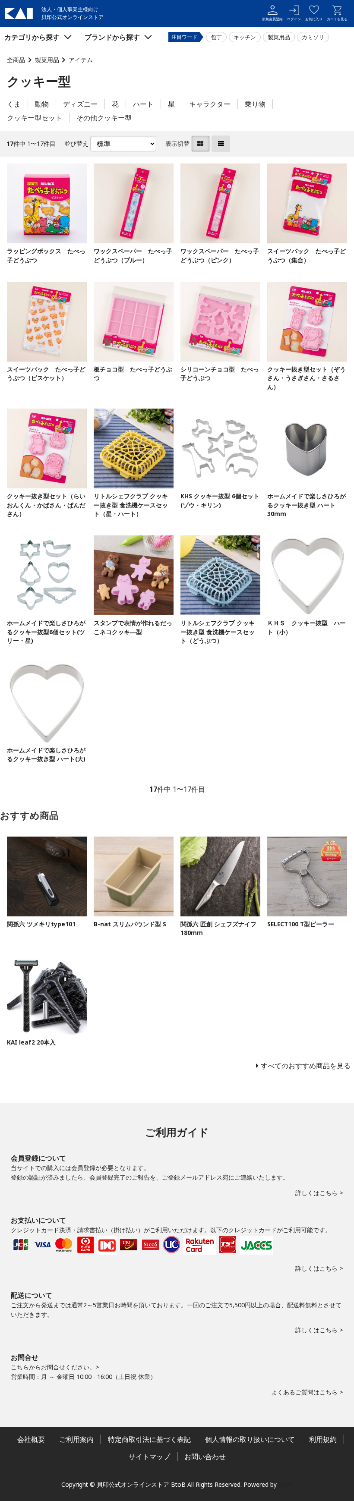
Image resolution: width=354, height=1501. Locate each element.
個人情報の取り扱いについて (250, 1439)
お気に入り (313, 18)
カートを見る (337, 18)
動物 (42, 104)
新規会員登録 (272, 18)
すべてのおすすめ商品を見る (306, 1065)
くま (14, 104)
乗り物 (255, 104)
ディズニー (80, 104)
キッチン (245, 37)
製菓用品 (279, 37)
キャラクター (210, 104)
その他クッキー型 (104, 118)
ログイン (294, 18)
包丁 (216, 37)
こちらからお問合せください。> (55, 1367)
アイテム (81, 60)
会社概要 (31, 1439)
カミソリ (313, 37)
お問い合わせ (205, 1456)
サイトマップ (149, 1456)
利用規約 (323, 1439)
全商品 (16, 60)
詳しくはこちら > (319, 1193)
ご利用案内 (76, 1439)
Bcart (285, 1484)
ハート (143, 104)
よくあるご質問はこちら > (307, 1392)
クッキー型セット (34, 118)
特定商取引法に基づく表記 (149, 1439)
